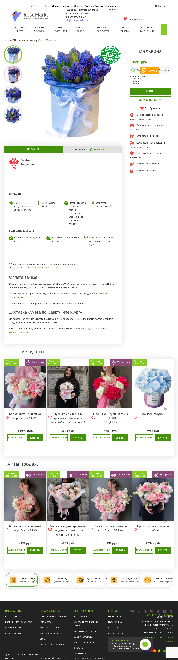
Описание (33, 149)
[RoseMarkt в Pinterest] (151, 611)
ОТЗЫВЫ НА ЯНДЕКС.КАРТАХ (53, 644)
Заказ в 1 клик (16, 437)
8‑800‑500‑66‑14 (76, 16)
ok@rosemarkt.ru (77, 20)
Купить (150, 91)
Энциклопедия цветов (51, 633)
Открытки (79, 648)
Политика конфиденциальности (91, 658)
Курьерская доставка (84, 642)
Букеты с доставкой (40, 29)
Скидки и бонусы (94, 6)
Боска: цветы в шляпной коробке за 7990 (25, 528)
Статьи (43, 639)
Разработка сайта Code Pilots (54, 658)
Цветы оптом (46, 622)
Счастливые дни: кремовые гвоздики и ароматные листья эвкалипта (68, 530)
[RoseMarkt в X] (145, 611)
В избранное (135, 19)
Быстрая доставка (83, 637)
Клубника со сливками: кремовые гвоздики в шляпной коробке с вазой (68, 418)
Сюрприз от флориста (85, 631)
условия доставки (18, 331)
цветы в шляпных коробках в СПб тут (38, 267)
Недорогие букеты (14, 633)
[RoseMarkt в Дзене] (164, 611)
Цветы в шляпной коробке (18, 622)
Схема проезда (115, 628)
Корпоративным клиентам (53, 616)
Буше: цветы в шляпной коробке (153, 528)
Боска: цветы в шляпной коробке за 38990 (110, 528)
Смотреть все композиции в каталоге (158, 639)
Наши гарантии (81, 616)
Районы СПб (80, 653)
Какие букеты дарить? (51, 628)
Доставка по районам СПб (147, 29)
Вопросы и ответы (117, 633)
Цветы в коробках (124, 29)
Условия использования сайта (86, 624)
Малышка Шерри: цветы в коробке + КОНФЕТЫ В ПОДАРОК (110, 418)
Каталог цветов (13, 616)
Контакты (113, 9)
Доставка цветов (19, 29)
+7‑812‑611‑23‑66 (77, 13)
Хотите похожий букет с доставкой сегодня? (137, 80)
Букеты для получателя (103, 29)
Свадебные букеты (14, 628)
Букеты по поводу (81, 29)
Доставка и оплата (62, 6)
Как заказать (111, 6)
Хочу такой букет (150, 100)
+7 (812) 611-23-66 (159, 615)
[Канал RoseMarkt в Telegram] (171, 611)
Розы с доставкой (61, 29)
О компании (114, 616)
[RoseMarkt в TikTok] (158, 611)
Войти (161, 6)
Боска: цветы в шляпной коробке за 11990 (25, 416)
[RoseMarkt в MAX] (139, 611)
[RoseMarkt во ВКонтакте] (132, 611)
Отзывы (78, 6)
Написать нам (115, 622)
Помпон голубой (153, 414)
